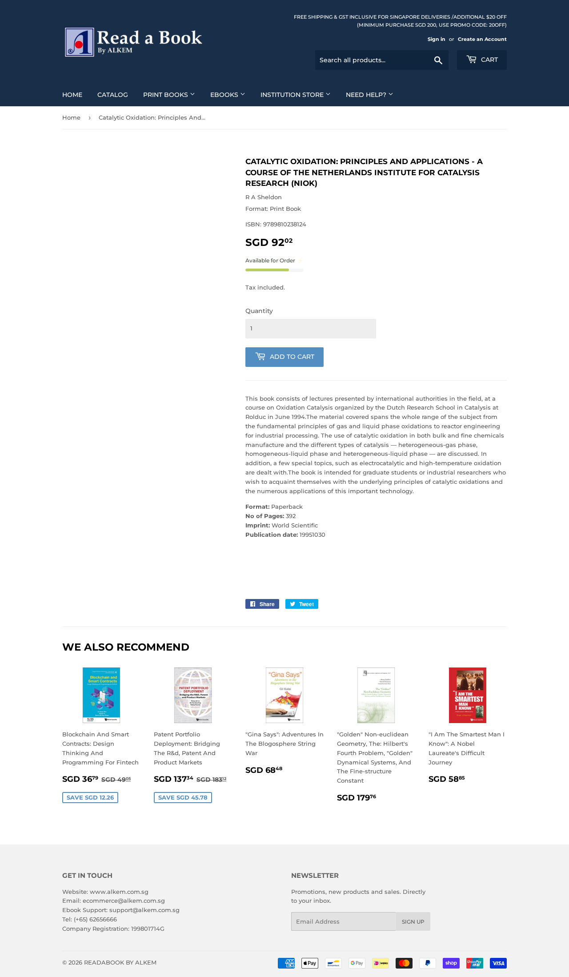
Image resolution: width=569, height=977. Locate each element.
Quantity (259, 311)
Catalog (112, 95)
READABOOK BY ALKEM (120, 962)
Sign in (436, 39)
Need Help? (367, 95)
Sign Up (413, 921)
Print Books (166, 95)
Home (72, 95)
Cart (488, 60)
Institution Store (292, 95)
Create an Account (482, 39)
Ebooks (225, 95)
